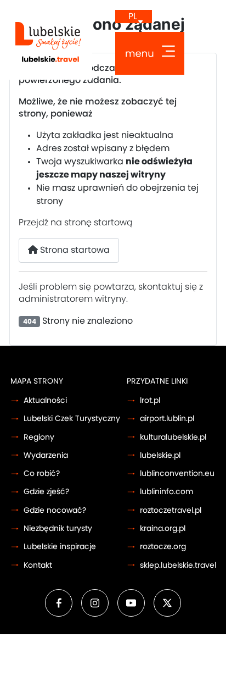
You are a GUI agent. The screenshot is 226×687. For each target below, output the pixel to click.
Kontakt (38, 565)
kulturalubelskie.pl (173, 437)
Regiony (39, 437)
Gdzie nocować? (55, 510)
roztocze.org (163, 546)
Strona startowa (74, 250)
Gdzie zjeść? (46, 491)
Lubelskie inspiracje (60, 546)
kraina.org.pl (162, 528)
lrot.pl (150, 400)
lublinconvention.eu (177, 473)
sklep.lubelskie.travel (178, 565)
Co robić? (42, 473)
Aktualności (45, 400)
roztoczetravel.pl (170, 510)
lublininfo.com (166, 491)
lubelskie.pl (160, 455)
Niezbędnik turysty (58, 528)
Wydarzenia (46, 455)
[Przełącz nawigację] (149, 53)
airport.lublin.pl (167, 418)
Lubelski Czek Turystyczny (72, 418)
